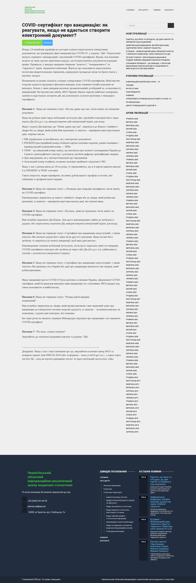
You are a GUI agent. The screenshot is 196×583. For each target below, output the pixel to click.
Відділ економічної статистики (118, 506)
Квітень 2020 (131, 364)
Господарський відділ (115, 531)
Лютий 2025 (131, 170)
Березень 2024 (132, 207)
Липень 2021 (131, 313)
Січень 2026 (131, 132)
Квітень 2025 (131, 163)
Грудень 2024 (132, 177)
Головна (130, 10)
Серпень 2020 (132, 350)
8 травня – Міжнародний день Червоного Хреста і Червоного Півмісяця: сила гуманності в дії (150, 52)
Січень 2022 (131, 292)
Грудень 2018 (132, 418)
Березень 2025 (132, 166)
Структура (107, 489)
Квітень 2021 (131, 323)
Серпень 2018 (132, 432)
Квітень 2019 (131, 405)
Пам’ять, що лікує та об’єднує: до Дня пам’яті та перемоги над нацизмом (149, 40)
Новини (157, 10)
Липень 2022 (131, 275)
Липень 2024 (131, 194)
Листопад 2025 (133, 139)
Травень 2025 (132, 160)
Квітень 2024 (131, 204)
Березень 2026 (132, 126)
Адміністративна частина (116, 497)
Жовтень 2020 (132, 343)
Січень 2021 (131, 333)
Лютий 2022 (131, 289)
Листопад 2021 (133, 299)
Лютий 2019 (131, 411)
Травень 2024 (132, 200)
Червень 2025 (132, 156)
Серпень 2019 (132, 391)
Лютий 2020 (131, 371)
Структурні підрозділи (112, 492)
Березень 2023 (132, 248)
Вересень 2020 (132, 347)
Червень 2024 (132, 197)
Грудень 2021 (132, 296)
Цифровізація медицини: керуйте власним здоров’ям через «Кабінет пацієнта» (147, 46)
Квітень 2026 (131, 122)
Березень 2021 (132, 326)
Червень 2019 (132, 398)
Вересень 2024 (132, 187)
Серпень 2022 (132, 272)
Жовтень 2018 (132, 425)
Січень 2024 (131, 214)
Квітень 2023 (131, 245)
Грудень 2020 (132, 337)
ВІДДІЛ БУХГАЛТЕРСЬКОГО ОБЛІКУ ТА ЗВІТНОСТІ (120, 501)
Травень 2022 (132, 282)
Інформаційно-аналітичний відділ (119, 522)
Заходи (129, 85)
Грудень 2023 (132, 217)
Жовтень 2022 (132, 265)
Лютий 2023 (131, 251)
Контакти (169, 10)
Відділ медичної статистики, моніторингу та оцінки (117, 511)
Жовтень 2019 (132, 384)
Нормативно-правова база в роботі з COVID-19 (148, 99)
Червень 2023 (132, 238)
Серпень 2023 (132, 231)
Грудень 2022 (132, 258)
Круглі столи (132, 89)
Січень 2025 (131, 173)
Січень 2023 (131, 255)
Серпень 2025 (132, 149)
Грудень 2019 (132, 377)
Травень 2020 (132, 360)
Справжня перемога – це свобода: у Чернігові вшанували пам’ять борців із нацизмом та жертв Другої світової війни (148, 66)
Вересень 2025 (132, 146)
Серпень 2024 (132, 190)
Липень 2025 (131, 153)
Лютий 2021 (131, 330)
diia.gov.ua (40, 121)
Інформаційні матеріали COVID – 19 (143, 82)
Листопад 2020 (133, 340)
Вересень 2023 (132, 228)
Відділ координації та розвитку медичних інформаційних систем (119, 526)
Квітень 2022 (131, 285)
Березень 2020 (132, 367)
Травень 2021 (132, 319)
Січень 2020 (131, 374)
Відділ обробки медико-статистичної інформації (116, 517)
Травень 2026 (132, 119)
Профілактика (133, 102)
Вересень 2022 (132, 268)
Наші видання (133, 92)
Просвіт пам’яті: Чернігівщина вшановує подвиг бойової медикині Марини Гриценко (148, 58)
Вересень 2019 (132, 388)
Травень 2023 (132, 241)
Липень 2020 (131, 353)
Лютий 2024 (131, 211)
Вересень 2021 (132, 306)
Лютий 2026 (131, 129)
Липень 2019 (131, 394)
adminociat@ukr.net (37, 506)
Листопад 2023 (133, 221)
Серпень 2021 (132, 309)
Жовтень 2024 (132, 183)
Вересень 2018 (132, 428)
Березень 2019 (132, 408)
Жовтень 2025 (132, 142)
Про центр (143, 10)
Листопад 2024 (133, 180)
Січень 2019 (131, 415)
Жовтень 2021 (132, 303)
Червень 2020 (132, 357)
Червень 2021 (132, 316)
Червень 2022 (132, 279)
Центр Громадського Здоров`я (141, 106)
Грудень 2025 (132, 136)
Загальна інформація (112, 485)
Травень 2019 (132, 401)
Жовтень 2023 (132, 224)
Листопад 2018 (133, 422)
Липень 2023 (131, 234)
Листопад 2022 (133, 262)
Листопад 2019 (133, 381)
